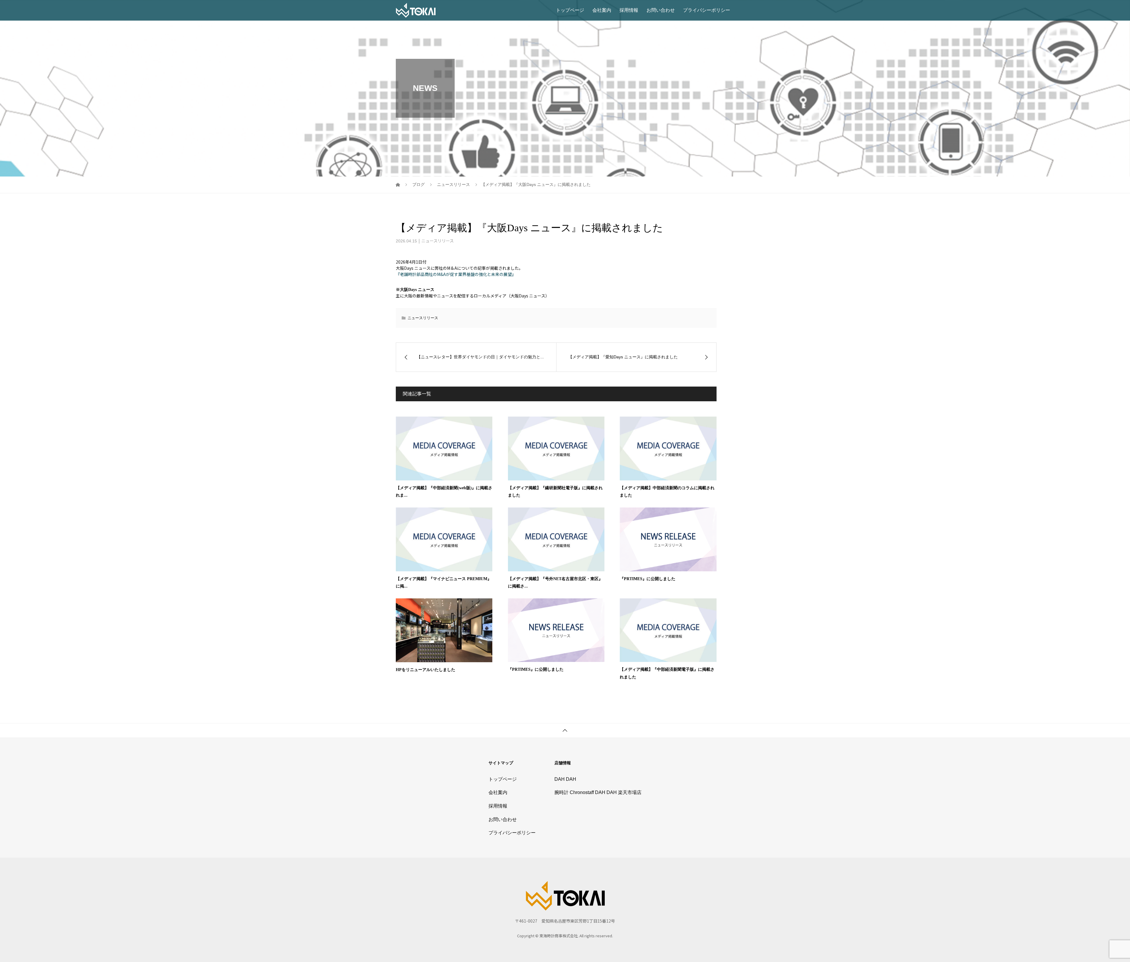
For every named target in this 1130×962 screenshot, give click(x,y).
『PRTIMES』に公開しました (647, 579)
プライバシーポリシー (706, 10)
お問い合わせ (661, 10)
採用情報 (628, 10)
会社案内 (601, 10)
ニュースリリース (437, 241)
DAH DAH (565, 779)
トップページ (570, 10)
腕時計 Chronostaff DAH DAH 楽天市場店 (598, 792)
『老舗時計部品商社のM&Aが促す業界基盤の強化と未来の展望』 (456, 274)
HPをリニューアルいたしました (425, 670)
